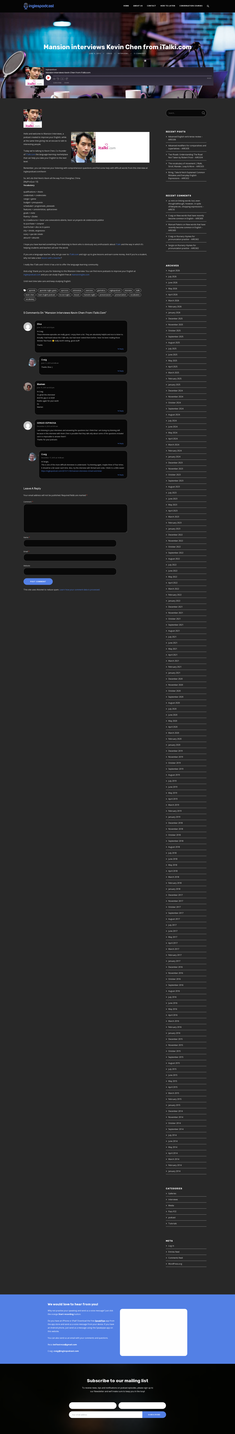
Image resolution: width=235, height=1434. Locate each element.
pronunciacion (105, 295)
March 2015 (173, 1093)
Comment (28, 502)
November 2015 (175, 1045)
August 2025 (174, 342)
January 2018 (174, 889)
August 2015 (174, 1063)
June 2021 (172, 642)
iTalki (118, 244)
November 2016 (175, 973)
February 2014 (175, 1165)
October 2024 (174, 402)
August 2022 (174, 558)
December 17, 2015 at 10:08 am (52, 458)
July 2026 (172, 276)
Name (27, 537)
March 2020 (173, 733)
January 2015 (174, 1105)
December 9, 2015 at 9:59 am (47, 426)
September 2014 (175, 1129)
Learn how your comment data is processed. (79, 589)
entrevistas (77, 290)
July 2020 (172, 709)
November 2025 (175, 324)
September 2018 (175, 841)
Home (126, 6)
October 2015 (174, 1051)
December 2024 (175, 390)
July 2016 (172, 997)
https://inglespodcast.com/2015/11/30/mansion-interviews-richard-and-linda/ (71, 471)
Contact (151, 6)
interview (128, 290)
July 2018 (172, 853)
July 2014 (172, 1135)
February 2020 (175, 739)
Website (27, 566)
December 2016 (175, 967)
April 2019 (172, 799)
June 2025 (172, 354)
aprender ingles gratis (48, 290)
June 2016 (172, 1003)
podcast (172, 1217)
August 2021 (174, 630)
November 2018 (175, 829)
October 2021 (174, 618)
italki (138, 290)
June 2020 (172, 715)
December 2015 (175, 1039)
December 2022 (175, 534)
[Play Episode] (48, 77)
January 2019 (174, 817)
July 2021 (172, 636)
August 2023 (174, 486)
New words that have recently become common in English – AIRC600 (186, 227)
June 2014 (172, 1141)
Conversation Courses (190, 6)
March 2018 (173, 877)
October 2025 (174, 330)
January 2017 (174, 961)
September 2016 (175, 985)
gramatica (101, 290)
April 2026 (172, 294)
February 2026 (175, 306)
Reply (121, 349)
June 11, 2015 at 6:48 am (50, 363)
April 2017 (172, 943)
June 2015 (172, 1075)
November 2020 (175, 684)
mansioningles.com (80, 274)
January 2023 (174, 528)
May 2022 (172, 576)
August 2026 (174, 270)
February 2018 (175, 883)
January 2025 (174, 384)
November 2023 (175, 468)
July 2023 (172, 492)
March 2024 (173, 444)
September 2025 (175, 336)
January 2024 (174, 456)
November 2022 (175, 540)
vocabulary (30, 299)
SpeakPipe (100, 1320)
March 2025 (173, 372)
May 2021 (172, 648)
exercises (89, 290)
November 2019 (175, 757)
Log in (171, 1245)
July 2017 (172, 925)
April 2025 (172, 366)
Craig (109, 53)
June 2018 (172, 859)
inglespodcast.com (32, 274)
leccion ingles (64, 295)
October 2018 (174, 835)
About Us (138, 6)
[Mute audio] (54, 79)
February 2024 (175, 450)
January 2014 (174, 1171)
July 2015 (172, 1069)
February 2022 (175, 594)
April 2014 (172, 1153)
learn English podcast (46, 295)
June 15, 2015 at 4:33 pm (45, 387)
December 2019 (175, 751)
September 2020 (175, 696)
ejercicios (64, 290)
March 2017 (173, 949)
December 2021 (175, 606)
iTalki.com (30, 154)
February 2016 (175, 1027)
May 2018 (172, 865)
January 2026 (174, 312)
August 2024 (174, 414)
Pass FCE (172, 1211)
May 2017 (172, 937)
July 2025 (172, 348)
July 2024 (172, 420)
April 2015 (172, 1087)
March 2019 (173, 805)
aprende (32, 290)
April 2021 (172, 654)
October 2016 (174, 979)
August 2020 (174, 702)
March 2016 (173, 1021)
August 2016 (174, 991)
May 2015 (172, 1081)
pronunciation (120, 295)
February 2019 (175, 811)
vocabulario (135, 295)
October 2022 (174, 546)
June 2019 (172, 787)
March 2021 (173, 660)
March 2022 (173, 588)
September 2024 (175, 408)
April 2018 (172, 871)
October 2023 (174, 474)
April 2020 (172, 727)
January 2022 (174, 600)
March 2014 (173, 1159)
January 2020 (174, 745)
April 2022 (172, 582)
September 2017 (175, 913)
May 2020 (172, 721)
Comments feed (175, 1257)
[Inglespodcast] (39, 6)
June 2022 (172, 570)
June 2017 (172, 931)
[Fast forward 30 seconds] (67, 79)
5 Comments (140, 53)
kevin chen (30, 295)
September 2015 (175, 1057)
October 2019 (174, 763)
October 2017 (174, 907)
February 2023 (175, 522)
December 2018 (175, 823)
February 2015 (175, 1099)
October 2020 (174, 690)
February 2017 (175, 955)
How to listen (167, 6)
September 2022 (175, 552)
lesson (76, 295)
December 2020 (175, 678)
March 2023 (173, 516)
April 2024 (172, 438)
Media (171, 1205)
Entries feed (173, 1251)
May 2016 (172, 1009)
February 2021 (175, 666)
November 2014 (175, 1117)
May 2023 (172, 504)
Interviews (123, 53)
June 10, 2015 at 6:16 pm (45, 327)
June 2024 (172, 426)
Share (66, 83)
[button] (208, 6)
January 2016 (174, 1033)
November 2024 (175, 396)
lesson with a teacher (51, 258)
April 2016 (172, 1015)
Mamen (41, 384)
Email (26, 551)
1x (62, 79)
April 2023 (172, 510)
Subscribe (57, 83)
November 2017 (175, 901)
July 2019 (172, 781)
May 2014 (172, 1147)
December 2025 (175, 318)
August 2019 (174, 775)
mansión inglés (89, 295)
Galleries (172, 1193)
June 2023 (172, 498)
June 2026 (172, 282)
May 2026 (172, 288)
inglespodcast (115, 290)
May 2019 (172, 793)
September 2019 (175, 769)
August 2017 (174, 919)
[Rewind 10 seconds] (58, 79)
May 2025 (172, 360)
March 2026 (173, 300)
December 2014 (175, 1111)
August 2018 (174, 847)
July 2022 (172, 564)
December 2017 (175, 895)
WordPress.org (175, 1263)
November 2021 (175, 612)
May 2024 (172, 432)
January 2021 (174, 672)
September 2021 (175, 624)
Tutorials (172, 1223)
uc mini (171, 200)
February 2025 (175, 378)
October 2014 (174, 1123)
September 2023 (175, 480)
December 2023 (175, 462)
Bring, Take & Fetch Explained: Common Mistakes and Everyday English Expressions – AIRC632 (186, 175)
